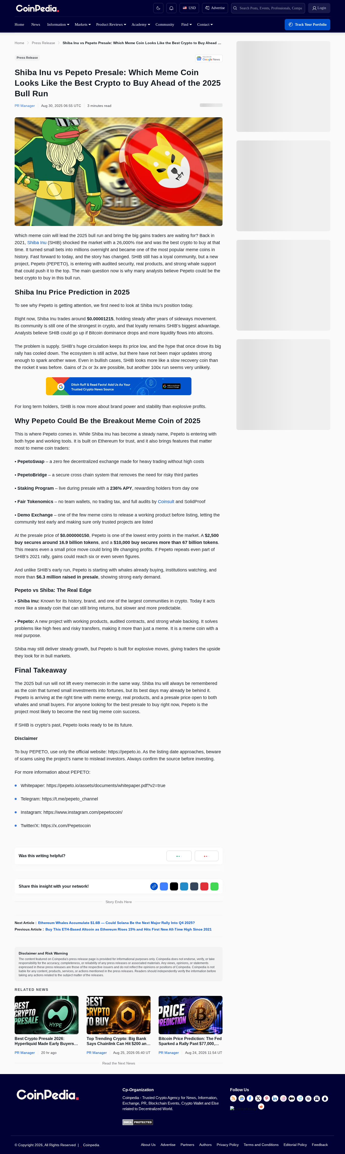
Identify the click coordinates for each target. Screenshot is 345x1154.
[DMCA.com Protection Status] (137, 1124)
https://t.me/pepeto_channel (70, 798)
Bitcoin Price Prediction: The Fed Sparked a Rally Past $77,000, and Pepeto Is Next (190, 1041)
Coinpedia (91, 1145)
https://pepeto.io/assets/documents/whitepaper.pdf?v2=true (105, 785)
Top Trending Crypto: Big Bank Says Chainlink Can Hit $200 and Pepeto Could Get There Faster (118, 1041)
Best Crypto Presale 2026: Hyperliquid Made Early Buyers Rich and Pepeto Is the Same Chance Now (44, 1041)
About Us (148, 1145)
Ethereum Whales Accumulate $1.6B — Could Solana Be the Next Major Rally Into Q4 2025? (116, 923)
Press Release (43, 43)
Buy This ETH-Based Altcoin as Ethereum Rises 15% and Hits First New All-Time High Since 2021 (128, 929)
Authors (205, 1145)
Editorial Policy (295, 1145)
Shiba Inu (36, 242)
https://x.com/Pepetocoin (66, 825)
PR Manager (25, 1053)
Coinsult (166, 501)
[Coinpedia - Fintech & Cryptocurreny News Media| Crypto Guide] (37, 9)
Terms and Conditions (261, 1145)
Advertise (168, 1145)
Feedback (320, 1145)
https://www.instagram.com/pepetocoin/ (82, 812)
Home (19, 43)
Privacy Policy (228, 1145)
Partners (187, 1145)
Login (321, 8)
